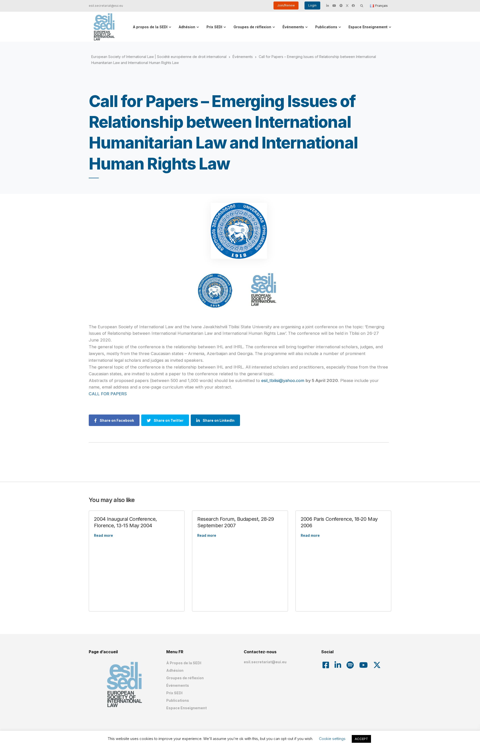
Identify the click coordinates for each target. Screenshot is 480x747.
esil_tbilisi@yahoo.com (282, 380)
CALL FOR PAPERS (108, 393)
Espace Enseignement (368, 27)
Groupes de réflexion (252, 27)
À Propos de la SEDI (183, 663)
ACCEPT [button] (361, 739)
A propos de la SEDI (150, 27)
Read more (103, 535)
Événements (293, 27)
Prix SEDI (214, 27)
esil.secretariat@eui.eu (106, 6)
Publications (326, 27)
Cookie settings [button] (332, 738)
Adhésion (187, 27)
